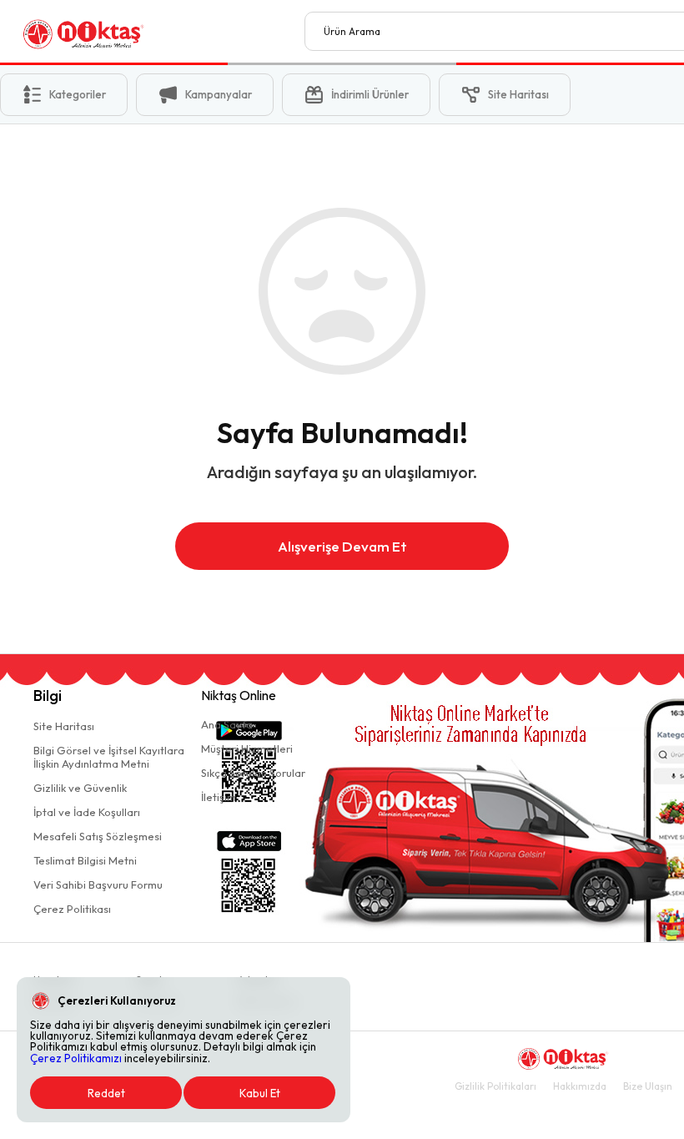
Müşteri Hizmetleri (247, 748)
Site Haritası (63, 726)
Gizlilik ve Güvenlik (80, 787)
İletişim (218, 797)
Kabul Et (259, 1093)
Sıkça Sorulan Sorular (253, 772)
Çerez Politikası (72, 908)
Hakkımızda (579, 1086)
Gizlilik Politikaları (495, 1086)
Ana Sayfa (227, 724)
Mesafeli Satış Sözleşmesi (97, 836)
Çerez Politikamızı (76, 1058)
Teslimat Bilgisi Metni (85, 860)
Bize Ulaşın (647, 1086)
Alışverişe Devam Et (342, 546)
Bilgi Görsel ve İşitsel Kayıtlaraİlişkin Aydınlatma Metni (108, 756)
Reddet (106, 1093)
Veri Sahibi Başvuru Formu (98, 884)
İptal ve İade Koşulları (86, 812)
